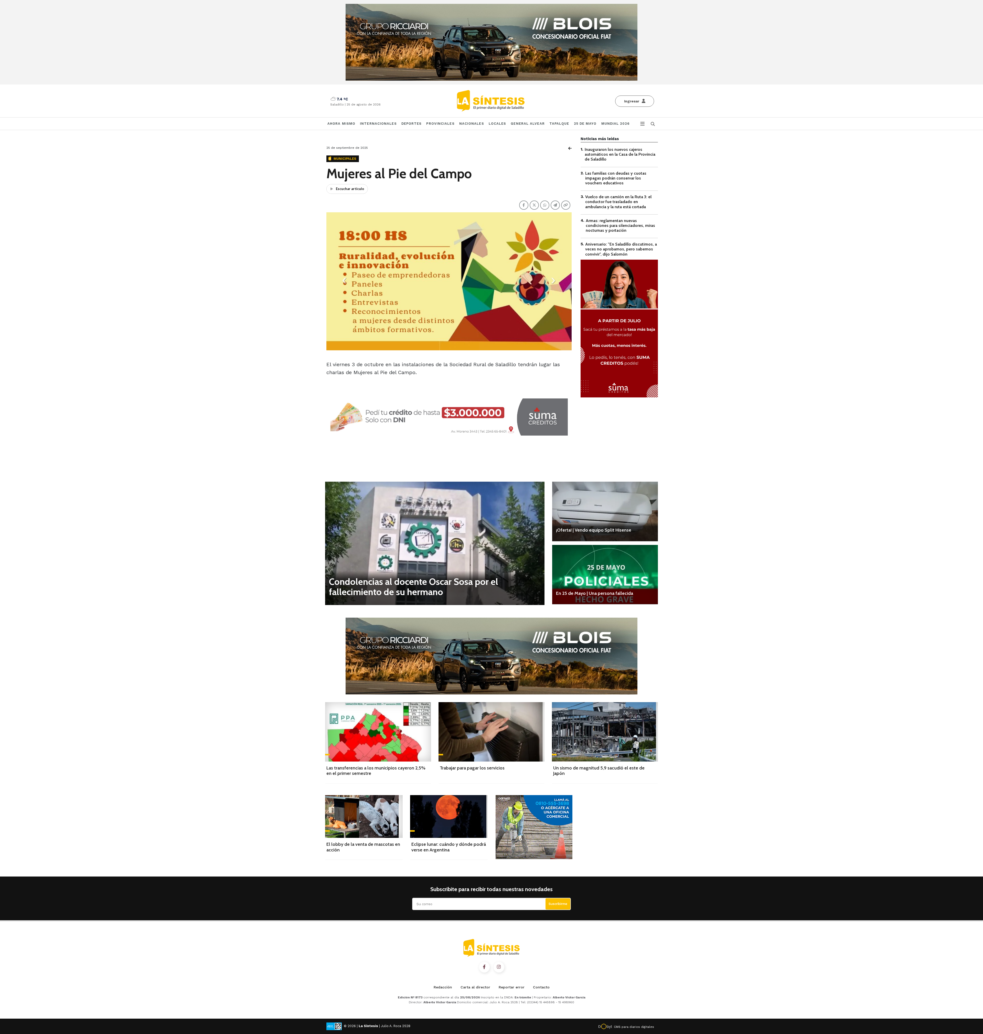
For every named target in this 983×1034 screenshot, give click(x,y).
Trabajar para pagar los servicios (472, 768)
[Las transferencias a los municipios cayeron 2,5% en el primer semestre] (378, 732)
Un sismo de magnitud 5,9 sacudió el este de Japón (599, 770)
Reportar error (512, 987)
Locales (497, 123)
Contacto (541, 987)
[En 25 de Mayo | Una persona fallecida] (605, 574)
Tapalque (559, 123)
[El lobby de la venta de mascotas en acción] (364, 816)
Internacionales (378, 123)
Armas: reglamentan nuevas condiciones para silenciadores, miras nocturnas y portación (620, 225)
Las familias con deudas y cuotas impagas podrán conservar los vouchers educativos (615, 178)
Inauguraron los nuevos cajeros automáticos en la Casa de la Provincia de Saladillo (620, 154)
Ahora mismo (341, 123)
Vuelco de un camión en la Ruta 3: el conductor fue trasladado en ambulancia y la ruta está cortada (618, 201)
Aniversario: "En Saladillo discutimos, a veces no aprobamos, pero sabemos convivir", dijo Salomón (621, 249)
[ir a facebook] (484, 967)
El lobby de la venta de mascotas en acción (363, 847)
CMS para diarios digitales (634, 1027)
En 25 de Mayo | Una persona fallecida (594, 593)
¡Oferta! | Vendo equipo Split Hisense (593, 530)
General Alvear (527, 123)
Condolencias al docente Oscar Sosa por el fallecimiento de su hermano (413, 586)
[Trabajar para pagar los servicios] (491, 732)
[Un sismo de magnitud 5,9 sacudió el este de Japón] (605, 732)
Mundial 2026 (615, 123)
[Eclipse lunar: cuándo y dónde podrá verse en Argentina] (449, 816)
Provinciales (440, 123)
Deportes (411, 123)
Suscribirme (558, 904)
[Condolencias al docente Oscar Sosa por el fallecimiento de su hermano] (434, 543)
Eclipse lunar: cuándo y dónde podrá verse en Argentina (448, 847)
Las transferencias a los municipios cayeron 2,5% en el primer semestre (375, 770)
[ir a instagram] (499, 967)
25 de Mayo (585, 123)
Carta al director (475, 987)
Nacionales (471, 123)
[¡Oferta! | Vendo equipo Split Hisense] (605, 511)
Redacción (443, 987)
